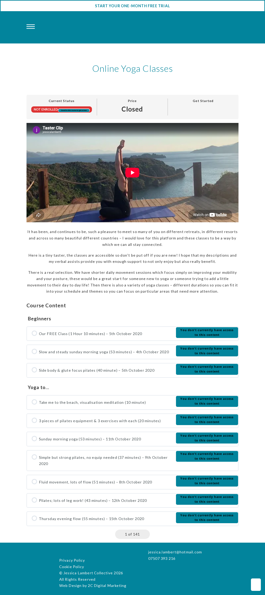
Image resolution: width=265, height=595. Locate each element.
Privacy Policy (72, 560)
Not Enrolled (46, 109)
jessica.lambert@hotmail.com (175, 552)
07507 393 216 (162, 558)
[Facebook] (150, 569)
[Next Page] (145, 534)
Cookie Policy (71, 566)
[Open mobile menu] (30, 27)
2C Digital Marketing (107, 585)
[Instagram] (158, 569)
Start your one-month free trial (132, 6)
